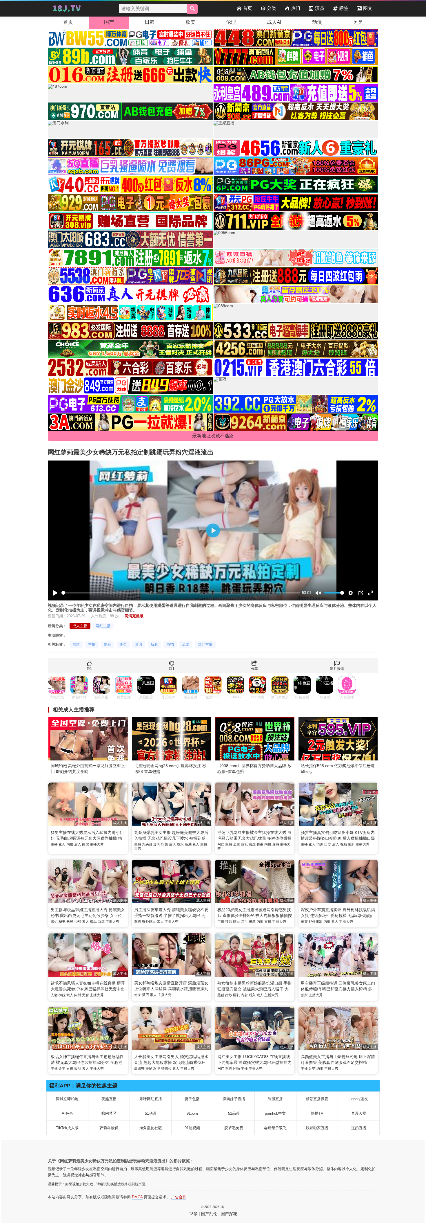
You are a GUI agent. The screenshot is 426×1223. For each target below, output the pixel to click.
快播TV (317, 1113)
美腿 (148, 1068)
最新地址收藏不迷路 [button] (213, 435)
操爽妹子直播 (234, 1099)
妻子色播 (192, 1099)
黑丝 (220, 995)
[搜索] (192, 9)
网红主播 (103, 626)
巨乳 (244, 844)
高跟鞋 (139, 1068)
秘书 (62, 922)
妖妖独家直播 (317, 1128)
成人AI (274, 22)
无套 (85, 995)
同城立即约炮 (67, 1099)
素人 (62, 844)
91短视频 (192, 1128)
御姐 (54, 922)
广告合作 (178, 1197)
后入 (77, 844)
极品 (93, 922)
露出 (236, 922)
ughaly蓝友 (358, 1099)
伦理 (231, 22)
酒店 (145, 995)
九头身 (147, 844)
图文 (367, 8)
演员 (319, 8)
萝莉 (107, 644)
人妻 (54, 995)
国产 (109, 22)
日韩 (149, 22)
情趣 (319, 844)
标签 (343, 8)
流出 (186, 644)
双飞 (156, 1068)
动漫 (317, 22)
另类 (358, 22)
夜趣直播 (108, 1099)
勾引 (244, 922)
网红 (76, 644)
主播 (92, 644)
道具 (139, 644)
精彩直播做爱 (317, 1099)
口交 (327, 844)
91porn (192, 1113)
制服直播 (275, 1099)
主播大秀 (97, 844)
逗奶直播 (358, 1128)
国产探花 (229, 1213)
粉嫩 (164, 844)
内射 (69, 844)
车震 (137, 922)
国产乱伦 (209, 1213)
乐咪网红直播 (150, 1099)
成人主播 (80, 626)
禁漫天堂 (358, 1113)
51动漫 (150, 1113)
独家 (304, 995)
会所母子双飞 (275, 1128)
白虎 (85, 844)
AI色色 (67, 1113)
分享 (254, 669)
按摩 (252, 922)
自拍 (170, 644)
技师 (228, 922)
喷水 (180, 844)
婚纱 (228, 995)
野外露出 (149, 922)
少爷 (77, 922)
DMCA (137, 1197)
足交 (312, 1068)
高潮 (188, 844)
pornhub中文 (275, 1113)
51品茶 (234, 1113)
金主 (236, 844)
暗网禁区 (108, 1113)
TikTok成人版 (67, 1128)
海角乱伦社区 (150, 1128)
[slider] (180, 593)
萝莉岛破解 (108, 1128)
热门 (295, 8)
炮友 (137, 995)
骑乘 (259, 844)
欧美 (190, 22)
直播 (275, 844)
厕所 (351, 844)
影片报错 (337, 669)
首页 (247, 8)
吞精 (343, 844)
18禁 (193, 1213)
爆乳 (156, 844)
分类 (271, 8)
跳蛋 (123, 644)
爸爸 (69, 922)
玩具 (154, 644)
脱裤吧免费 (233, 1128)
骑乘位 (166, 1068)
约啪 (236, 1068)
